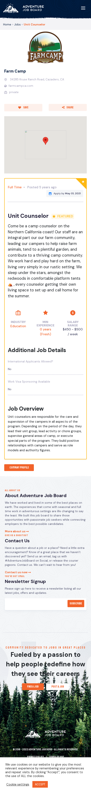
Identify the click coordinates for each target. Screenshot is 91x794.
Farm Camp (15, 71)
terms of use (56, 757)
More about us (15, 531)
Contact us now (16, 572)
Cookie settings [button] (17, 784)
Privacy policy (35, 757)
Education (18, 326)
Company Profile (19, 467)
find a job (33, 686)
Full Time (15, 187)
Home (7, 24)
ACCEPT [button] (40, 784)
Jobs (17, 24)
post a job (57, 686)
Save (25, 107)
